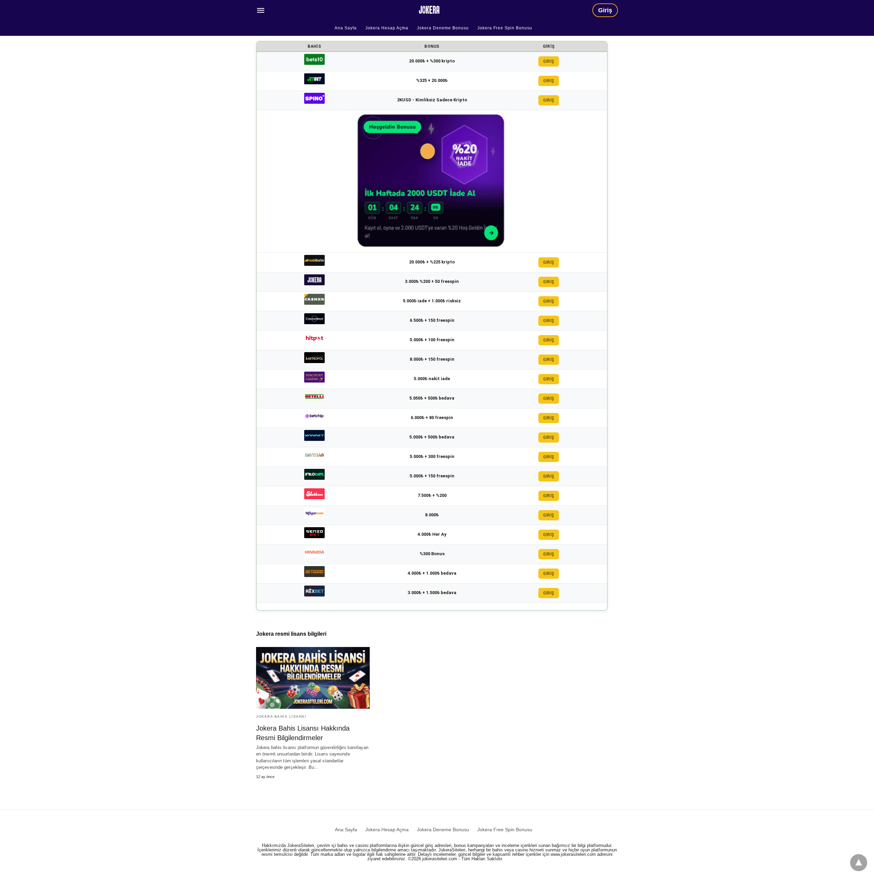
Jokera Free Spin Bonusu (504, 28)
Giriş (605, 10)
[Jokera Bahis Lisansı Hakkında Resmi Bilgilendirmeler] (313, 678)
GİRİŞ (548, 61)
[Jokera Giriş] (429, 10)
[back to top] (858, 862)
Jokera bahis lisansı (281, 716)
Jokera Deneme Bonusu (443, 28)
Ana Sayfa (346, 28)
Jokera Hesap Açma (386, 28)
